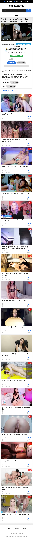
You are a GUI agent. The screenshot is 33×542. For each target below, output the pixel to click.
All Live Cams (9, 1)
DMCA (24, 528)
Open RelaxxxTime (16, 55)
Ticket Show (14, 82)
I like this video (10, 59)
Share (16, 66)
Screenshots (9, 66)
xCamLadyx (15, 536)
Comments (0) (24, 66)
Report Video (21, 62)
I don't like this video (12, 59)
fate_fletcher (11, 86)
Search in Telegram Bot (23, 44)
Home (8, 528)
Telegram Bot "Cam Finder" (22, 1)
